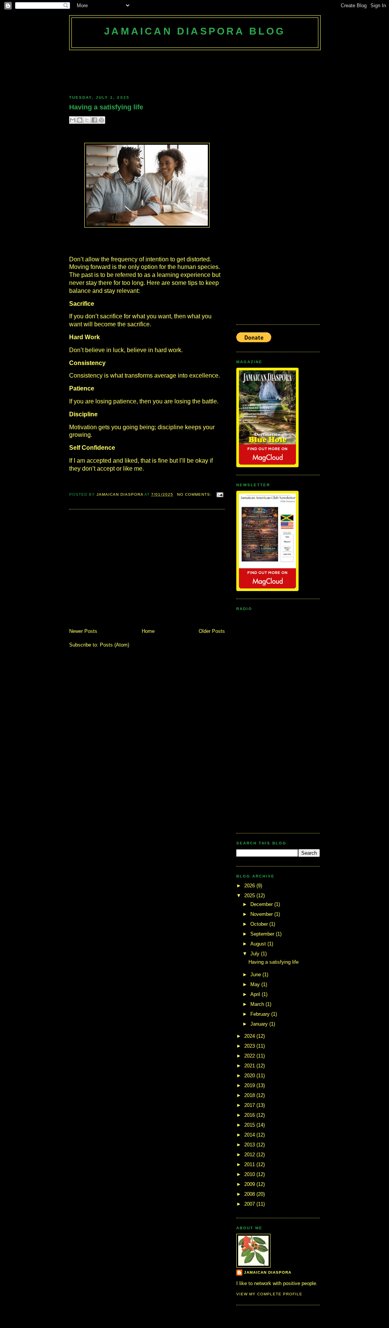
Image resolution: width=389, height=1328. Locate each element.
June (256, 974)
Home (148, 631)
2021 (250, 1066)
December (262, 904)
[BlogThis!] (80, 120)
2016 (250, 1115)
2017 (250, 1105)
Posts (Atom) (114, 645)
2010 (250, 1174)
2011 (250, 1164)
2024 (250, 1036)
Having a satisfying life (106, 107)
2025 (250, 895)
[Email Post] (219, 494)
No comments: (195, 494)
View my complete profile (269, 1294)
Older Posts (212, 631)
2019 (250, 1085)
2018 (250, 1095)
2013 (250, 1145)
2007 (250, 1204)
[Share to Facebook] (94, 120)
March (258, 1004)
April (256, 994)
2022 (250, 1056)
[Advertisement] (207, 71)
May (255, 984)
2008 (250, 1194)
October (259, 924)
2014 (250, 1135)
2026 (250, 885)
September (263, 934)
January (259, 1024)
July (255, 953)
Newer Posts (83, 631)
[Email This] (72, 120)
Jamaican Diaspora (120, 494)
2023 (250, 1046)
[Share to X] (87, 120)
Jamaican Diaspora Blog (194, 31)
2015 (250, 1125)
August (258, 944)
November (262, 914)
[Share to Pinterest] (101, 120)
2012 (250, 1154)
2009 (250, 1184)
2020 (250, 1075)
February (260, 1014)
